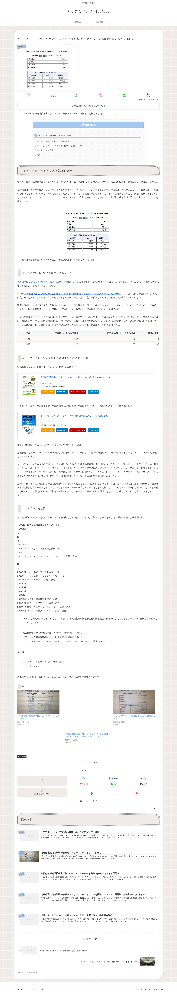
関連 (39, 155)
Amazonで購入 (47, 391)
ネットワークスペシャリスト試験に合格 (55, 135)
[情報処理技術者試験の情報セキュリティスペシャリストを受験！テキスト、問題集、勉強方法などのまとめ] (88, 711)
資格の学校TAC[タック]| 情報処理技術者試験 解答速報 (43, 282)
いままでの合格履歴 (45, 150)
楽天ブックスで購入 (78, 391)
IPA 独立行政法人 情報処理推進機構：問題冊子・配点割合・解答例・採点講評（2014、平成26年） (73, 293)
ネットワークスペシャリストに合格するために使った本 (59, 146)
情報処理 (23, 756)
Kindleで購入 (62, 391)
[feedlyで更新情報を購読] (91, 793)
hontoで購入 (93, 391)
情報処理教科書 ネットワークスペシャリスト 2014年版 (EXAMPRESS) (75, 377)
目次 (87, 125)
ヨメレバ (49, 383)
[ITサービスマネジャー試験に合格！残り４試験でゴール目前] (135, 702)
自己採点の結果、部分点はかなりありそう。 (55, 141)
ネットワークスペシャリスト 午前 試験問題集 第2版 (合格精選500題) (74, 416)
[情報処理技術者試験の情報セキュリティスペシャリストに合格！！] (40, 702)
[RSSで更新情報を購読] (137, 793)
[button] (147, 95)
